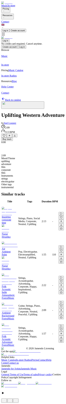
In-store (11, 5)
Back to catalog (13, 100)
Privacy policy (45, 374)
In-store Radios (23, 360)
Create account (18, 30)
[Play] (22, 105)
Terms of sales (31, 374)
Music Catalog (8, 360)
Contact (5, 21)
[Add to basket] (61, 228)
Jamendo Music (29, 368)
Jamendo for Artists (11, 368)
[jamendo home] (6, 2)
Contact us (13, 363)
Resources (7, 15)
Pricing (6, 9)
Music (4, 5)
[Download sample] (14, 135)
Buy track (7, 139)
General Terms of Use (12, 374)
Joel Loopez (10, 123)
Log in (5, 30)
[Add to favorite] (4, 135)
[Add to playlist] (9, 135)
